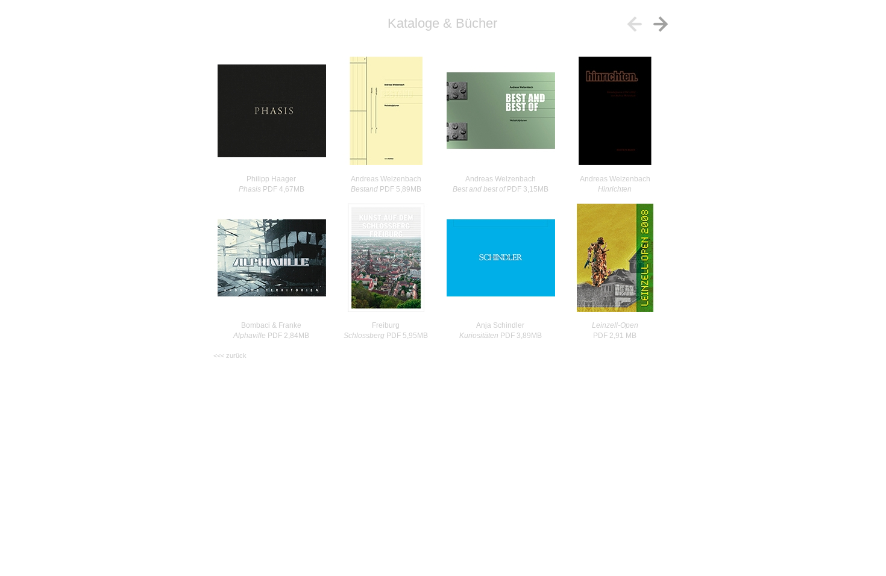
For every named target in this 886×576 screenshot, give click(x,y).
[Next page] (661, 24)
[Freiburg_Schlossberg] (386, 257)
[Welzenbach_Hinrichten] (615, 111)
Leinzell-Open (615, 325)
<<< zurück (230, 355)
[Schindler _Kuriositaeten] (501, 257)
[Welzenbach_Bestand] (386, 111)
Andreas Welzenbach (615, 179)
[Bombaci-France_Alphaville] (271, 257)
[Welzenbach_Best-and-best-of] (501, 111)
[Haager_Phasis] (271, 111)
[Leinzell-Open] (615, 257)
